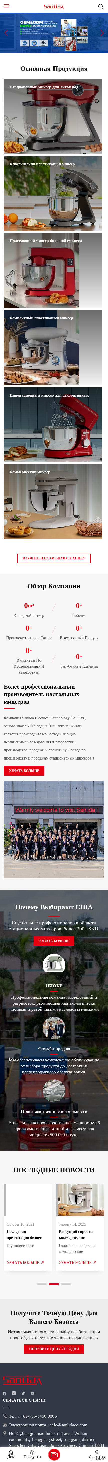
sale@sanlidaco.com (28, 1430)
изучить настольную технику (54, 558)
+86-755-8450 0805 (65, 1416)
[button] (6, 32)
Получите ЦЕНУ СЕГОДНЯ (54, 1349)
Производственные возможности (54, 1111)
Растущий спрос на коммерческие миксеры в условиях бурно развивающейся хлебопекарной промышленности (79, 1235)
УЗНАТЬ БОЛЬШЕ (22, 771)
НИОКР (54, 985)
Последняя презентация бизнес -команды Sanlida (28, 1235)
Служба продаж (54, 1048)
